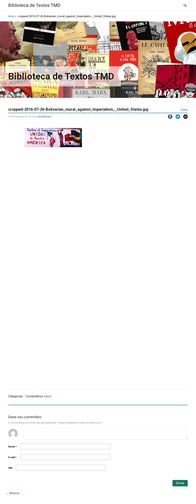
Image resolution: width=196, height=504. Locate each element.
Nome (12, 446)
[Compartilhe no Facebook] (168, 116)
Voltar (184, 109)
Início (11, 16)
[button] (185, 5)
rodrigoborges (44, 116)
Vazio (47, 396)
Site (10, 468)
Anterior (12, 493)
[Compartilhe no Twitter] (176, 116)
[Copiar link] (184, 116)
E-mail (12, 457)
